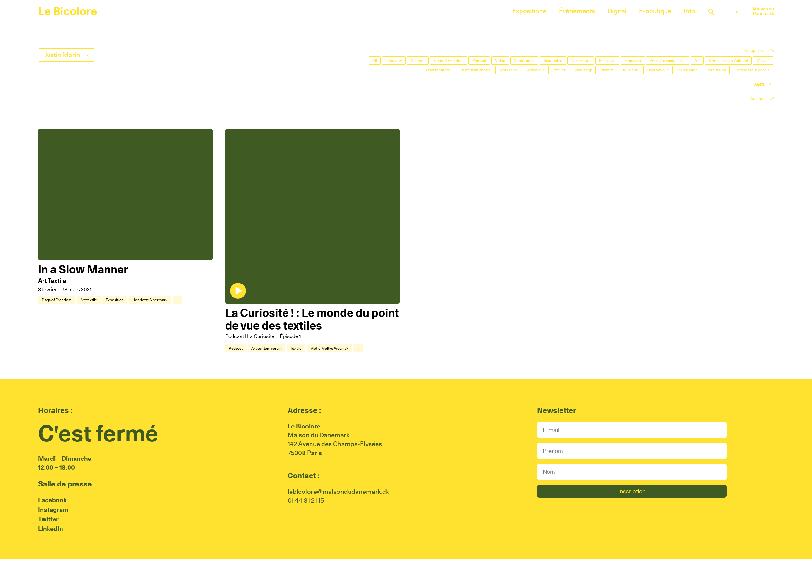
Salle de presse (65, 483)
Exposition (115, 300)
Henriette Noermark (149, 300)
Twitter (48, 519)
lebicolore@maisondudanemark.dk (338, 491)
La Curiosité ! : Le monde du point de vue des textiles (312, 319)
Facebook (52, 500)
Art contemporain (266, 348)
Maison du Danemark (763, 11)
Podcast (236, 348)
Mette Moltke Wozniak (329, 348)
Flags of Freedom (57, 300)
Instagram (53, 509)
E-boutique (655, 11)
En (735, 11)
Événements (577, 11)
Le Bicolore (67, 11)
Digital (617, 11)
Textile (296, 348)
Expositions (529, 11)
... (177, 300)
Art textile (88, 300)
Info (689, 11)
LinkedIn (50, 528)
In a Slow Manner (83, 269)
